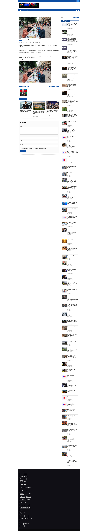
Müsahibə (28, 499)
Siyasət (22, 513)
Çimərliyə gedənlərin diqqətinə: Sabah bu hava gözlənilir (72, 203)
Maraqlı (28, 496)
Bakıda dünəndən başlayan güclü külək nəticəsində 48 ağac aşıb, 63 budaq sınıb (72, 349)
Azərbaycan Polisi (24, 476)
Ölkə (30, 518)
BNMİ (21, 481)
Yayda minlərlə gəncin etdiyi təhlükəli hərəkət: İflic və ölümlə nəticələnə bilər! (72, 209)
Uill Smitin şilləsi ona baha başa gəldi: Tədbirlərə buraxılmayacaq (26, 111)
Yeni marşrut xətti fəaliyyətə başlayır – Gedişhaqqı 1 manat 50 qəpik (72, 461)
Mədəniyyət (23, 502)
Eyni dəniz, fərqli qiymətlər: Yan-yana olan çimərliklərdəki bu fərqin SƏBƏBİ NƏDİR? (72, 446)
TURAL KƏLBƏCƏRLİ (29, 42)
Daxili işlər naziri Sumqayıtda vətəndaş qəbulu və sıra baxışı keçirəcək (72, 24)
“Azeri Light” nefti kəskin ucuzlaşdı (71, 391)
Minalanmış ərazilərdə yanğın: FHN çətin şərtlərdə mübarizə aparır (72, 137)
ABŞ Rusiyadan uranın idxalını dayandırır (24, 86)
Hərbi (30, 493)
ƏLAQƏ (23, 10)
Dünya (21, 40)
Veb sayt (21, 144)
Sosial (27, 513)
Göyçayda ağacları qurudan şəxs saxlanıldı (71, 363)
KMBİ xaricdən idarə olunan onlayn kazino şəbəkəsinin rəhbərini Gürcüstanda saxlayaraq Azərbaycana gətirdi (72, 40)
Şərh (21, 126)
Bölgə (25, 481)
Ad (21, 136)
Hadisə (21, 493)
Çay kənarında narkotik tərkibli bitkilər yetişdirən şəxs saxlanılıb (72, 108)
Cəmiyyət (23, 484)
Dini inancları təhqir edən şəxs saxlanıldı (72, 290)
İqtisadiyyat (26, 523)
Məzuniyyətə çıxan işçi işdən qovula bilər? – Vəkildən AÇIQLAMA (71, 454)
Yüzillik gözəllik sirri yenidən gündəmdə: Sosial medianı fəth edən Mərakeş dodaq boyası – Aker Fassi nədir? (72, 249)
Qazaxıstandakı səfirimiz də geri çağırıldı (71, 256)
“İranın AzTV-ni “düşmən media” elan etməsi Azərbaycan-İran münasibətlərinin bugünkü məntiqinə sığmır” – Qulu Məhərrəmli (71, 232)
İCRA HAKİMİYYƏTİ (24, 521)
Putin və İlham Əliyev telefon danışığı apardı (72, 270)
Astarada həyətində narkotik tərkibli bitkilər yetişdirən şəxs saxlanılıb (72, 32)
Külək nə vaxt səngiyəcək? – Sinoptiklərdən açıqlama (71, 342)
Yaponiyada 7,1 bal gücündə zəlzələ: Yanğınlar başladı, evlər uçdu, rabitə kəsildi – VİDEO (72, 180)
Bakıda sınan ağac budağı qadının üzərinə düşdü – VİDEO (72, 321)
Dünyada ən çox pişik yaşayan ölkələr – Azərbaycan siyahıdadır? (72, 327)
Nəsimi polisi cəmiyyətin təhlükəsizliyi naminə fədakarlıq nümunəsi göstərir (72, 101)
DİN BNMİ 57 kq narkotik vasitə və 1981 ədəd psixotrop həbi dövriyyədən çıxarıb (72, 115)
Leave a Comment (37, 42)
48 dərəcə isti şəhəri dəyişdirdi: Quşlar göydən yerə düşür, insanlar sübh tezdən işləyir (72, 240)
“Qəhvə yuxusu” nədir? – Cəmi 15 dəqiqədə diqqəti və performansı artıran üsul (72, 145)
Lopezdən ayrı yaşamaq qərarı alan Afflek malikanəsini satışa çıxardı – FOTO (39, 112)
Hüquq (26, 493)
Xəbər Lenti (65, 20)
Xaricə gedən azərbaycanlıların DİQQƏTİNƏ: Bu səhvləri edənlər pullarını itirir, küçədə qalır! (72, 196)
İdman (30, 521)
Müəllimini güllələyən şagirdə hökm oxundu (71, 167)
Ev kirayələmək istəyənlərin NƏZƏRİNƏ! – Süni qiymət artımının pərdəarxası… (71, 130)
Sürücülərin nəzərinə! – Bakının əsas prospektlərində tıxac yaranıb (72, 430)
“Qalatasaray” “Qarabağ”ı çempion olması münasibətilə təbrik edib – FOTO (52, 111)
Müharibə (22, 499)
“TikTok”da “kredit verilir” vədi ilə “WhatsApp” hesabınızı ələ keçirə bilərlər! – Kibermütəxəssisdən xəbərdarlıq (72, 298)
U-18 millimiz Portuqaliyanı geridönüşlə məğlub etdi (71, 223)
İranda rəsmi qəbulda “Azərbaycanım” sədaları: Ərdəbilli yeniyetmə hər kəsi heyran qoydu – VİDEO (71, 377)
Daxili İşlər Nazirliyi (25, 487)
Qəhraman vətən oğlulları (25, 507)
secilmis (26, 510)
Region (21, 510)
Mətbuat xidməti (24, 505)
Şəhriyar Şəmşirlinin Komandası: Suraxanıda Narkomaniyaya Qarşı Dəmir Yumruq (72, 85)
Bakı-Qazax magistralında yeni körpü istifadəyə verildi (72, 397)
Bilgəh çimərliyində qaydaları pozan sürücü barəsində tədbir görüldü (72, 283)
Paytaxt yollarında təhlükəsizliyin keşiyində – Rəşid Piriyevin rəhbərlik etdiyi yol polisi (72, 94)
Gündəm (27, 490)
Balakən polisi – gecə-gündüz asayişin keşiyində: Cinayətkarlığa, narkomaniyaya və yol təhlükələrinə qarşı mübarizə (72, 77)
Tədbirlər (22, 515)
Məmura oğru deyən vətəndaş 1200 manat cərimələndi (72, 217)
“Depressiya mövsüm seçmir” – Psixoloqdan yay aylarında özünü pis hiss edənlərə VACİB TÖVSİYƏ (72, 439)
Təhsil (27, 515)
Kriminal (22, 496)
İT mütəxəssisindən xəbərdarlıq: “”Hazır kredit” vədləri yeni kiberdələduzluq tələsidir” (72, 356)
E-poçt (21, 140)
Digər (27, 10)
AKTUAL (21, 473)
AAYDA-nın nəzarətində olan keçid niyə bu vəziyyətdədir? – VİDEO (72, 122)
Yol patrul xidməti (24, 518)
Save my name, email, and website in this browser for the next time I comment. (34, 148)
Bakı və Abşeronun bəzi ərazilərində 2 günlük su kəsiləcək (71, 314)
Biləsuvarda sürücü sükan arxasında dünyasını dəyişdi (71, 385)
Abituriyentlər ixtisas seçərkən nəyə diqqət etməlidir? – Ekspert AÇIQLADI (72, 152)
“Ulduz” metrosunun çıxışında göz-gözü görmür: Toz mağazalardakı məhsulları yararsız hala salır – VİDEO (72, 188)
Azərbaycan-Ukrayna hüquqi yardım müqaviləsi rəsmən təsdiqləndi (72, 263)
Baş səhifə (22, 478)
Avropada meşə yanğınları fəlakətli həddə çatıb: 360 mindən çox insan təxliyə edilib (72, 423)
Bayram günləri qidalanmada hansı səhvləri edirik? (54, 86)
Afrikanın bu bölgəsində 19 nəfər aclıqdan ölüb (71, 410)
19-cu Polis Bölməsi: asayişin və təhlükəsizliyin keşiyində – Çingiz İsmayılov (72, 68)
